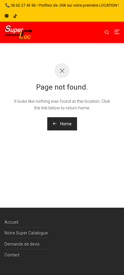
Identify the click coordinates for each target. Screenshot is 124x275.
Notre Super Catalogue (26, 233)
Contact (12, 254)
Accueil (11, 222)
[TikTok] (15, 16)
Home (65, 123)
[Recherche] (109, 32)
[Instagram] (7, 16)
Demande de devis (22, 244)
